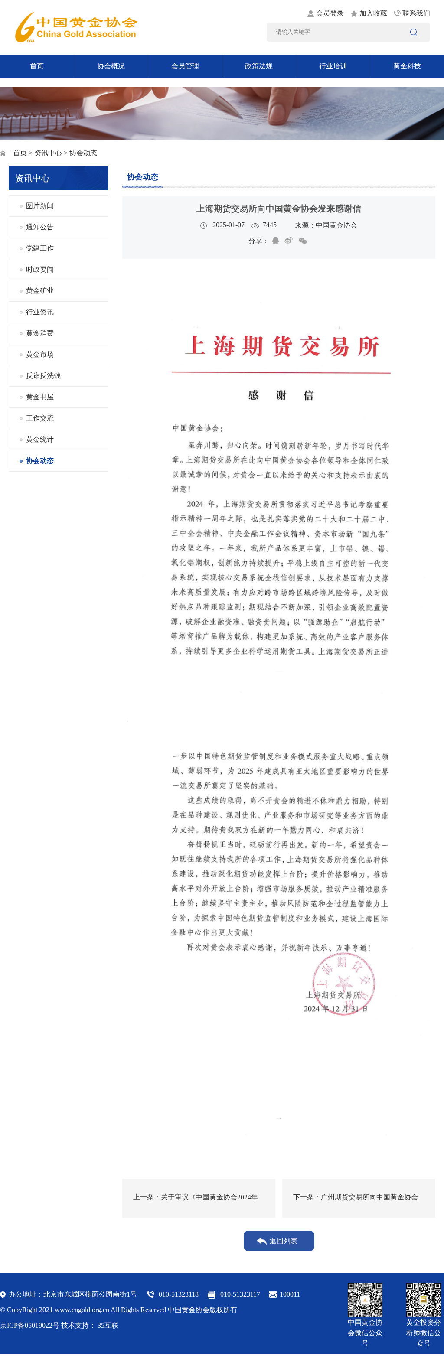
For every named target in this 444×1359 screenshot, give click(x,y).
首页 (37, 66)
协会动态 (40, 460)
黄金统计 (40, 439)
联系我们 (416, 13)
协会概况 (111, 66)
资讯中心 (48, 152)
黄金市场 (40, 354)
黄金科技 (407, 66)
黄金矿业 (40, 290)
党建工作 (40, 248)
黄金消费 (40, 333)
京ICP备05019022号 (29, 1325)
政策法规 (259, 66)
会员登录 (330, 13)
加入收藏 (373, 13)
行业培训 (333, 66)
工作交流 (40, 418)
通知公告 (40, 227)
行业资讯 (40, 312)
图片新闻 (40, 205)
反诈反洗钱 (43, 375)
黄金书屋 (40, 397)
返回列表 (283, 1241)
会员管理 (185, 66)
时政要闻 (40, 269)
